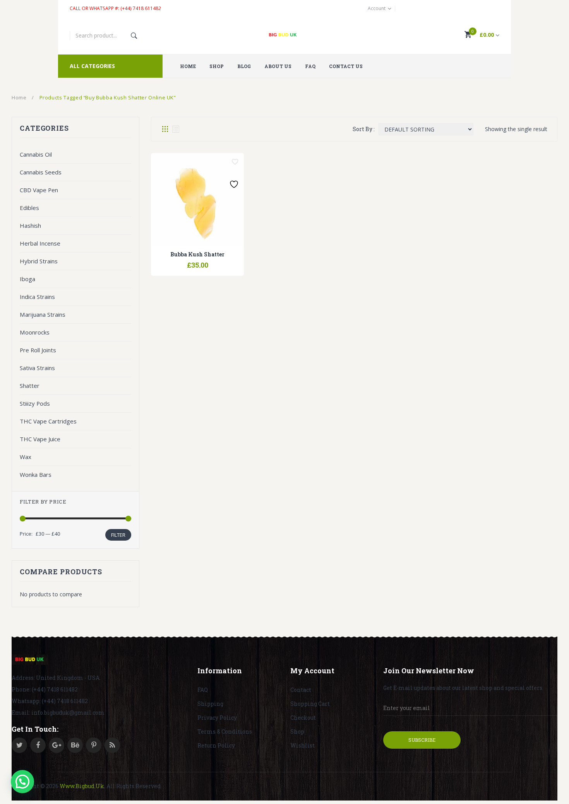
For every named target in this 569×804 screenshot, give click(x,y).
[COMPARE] (197, 261)
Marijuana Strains (42, 314)
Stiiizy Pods (35, 403)
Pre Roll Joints (38, 350)
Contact (300, 689)
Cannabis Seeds (41, 172)
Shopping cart (310, 703)
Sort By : (364, 129)
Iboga (27, 279)
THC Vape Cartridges (48, 421)
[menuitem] (191, 66)
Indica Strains (37, 296)
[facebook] (38, 745)
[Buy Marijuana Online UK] (30, 659)
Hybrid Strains (39, 261)
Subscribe (421, 740)
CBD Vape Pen (39, 190)
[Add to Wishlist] (235, 162)
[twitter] (19, 745)
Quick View (217, 261)
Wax (25, 457)
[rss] (112, 745)
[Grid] (165, 129)
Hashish (30, 225)
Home (19, 97)
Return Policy (216, 745)
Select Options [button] (178, 261)
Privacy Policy (217, 717)
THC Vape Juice (40, 439)
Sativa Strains (37, 368)
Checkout (303, 717)
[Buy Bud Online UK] (284, 35)
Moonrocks (35, 332)
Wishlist (302, 745)
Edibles (29, 208)
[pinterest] (93, 745)
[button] (22, 781)
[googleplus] (56, 745)
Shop (297, 731)
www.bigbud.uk (82, 786)
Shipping (210, 703)
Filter (118, 534)
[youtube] (75, 745)
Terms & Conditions (224, 731)
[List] (176, 129)
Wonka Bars (35, 474)
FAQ (202, 689)
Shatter (29, 385)
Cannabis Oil (36, 154)
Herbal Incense (40, 243)
